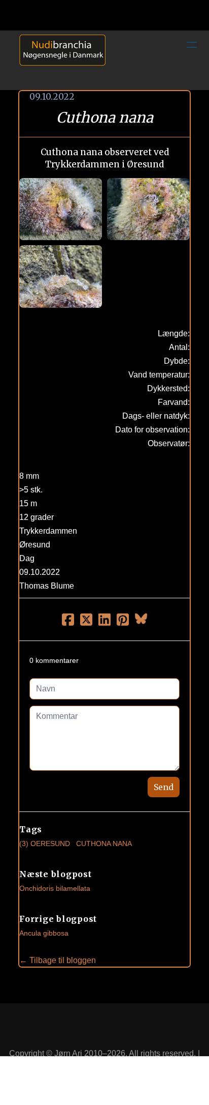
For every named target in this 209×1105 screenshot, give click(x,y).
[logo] (59, 60)
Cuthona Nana (104, 843)
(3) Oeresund (44, 843)
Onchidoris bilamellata (54, 888)
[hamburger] (192, 45)
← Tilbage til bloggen (57, 960)
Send (163, 787)
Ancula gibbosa (43, 933)
